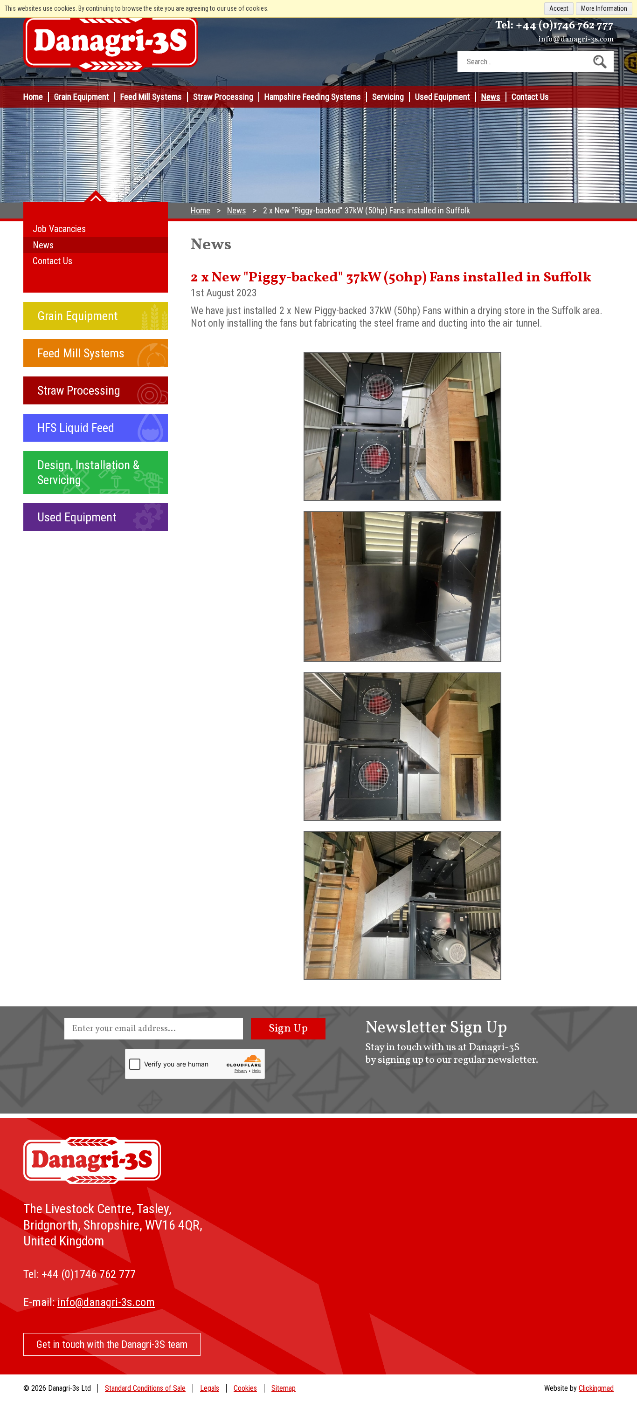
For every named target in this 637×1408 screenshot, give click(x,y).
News (490, 97)
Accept (558, 8)
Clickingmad (596, 1388)
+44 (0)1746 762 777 (565, 26)
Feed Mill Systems (151, 97)
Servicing (388, 97)
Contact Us (530, 97)
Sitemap (283, 1388)
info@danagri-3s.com (576, 39)
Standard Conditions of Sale (145, 1388)
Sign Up (288, 1029)
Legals (209, 1388)
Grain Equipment (81, 97)
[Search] (600, 61)
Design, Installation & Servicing (88, 472)
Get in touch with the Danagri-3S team (111, 1344)
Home (33, 97)
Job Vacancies (59, 228)
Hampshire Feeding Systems (312, 97)
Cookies (245, 1388)
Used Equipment (442, 97)
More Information (604, 8)
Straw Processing (223, 97)
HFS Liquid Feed (75, 428)
